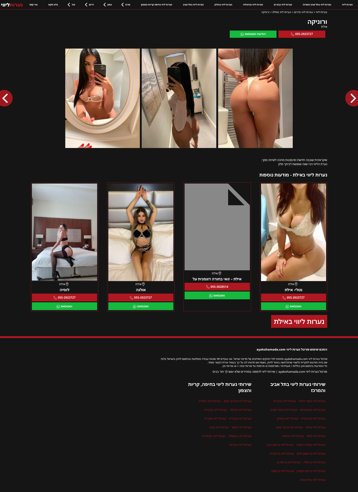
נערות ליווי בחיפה (240, 410)
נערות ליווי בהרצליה (253, 4)
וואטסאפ (296, 306)
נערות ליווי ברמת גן (289, 462)
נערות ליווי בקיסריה (214, 436)
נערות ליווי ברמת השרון (311, 471)
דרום (91, 4)
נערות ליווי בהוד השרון (283, 410)
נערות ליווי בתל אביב (193, 4)
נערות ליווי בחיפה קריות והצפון (156, 4)
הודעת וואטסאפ (255, 34)
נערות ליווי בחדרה (209, 401)
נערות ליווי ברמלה (314, 462)
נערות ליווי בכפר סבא (289, 427)
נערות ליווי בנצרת (215, 418)
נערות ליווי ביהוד (315, 427)
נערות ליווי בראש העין (280, 445)
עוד (73, 4)
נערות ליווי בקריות (240, 445)
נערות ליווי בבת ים (283, 4)
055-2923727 (304, 34)
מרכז (127, 4)
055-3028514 (219, 287)
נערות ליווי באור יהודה (312, 401)
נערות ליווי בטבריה (215, 410)
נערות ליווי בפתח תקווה (310, 445)
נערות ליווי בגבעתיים (312, 410)
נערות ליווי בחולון (223, 4)
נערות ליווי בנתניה (293, 436)
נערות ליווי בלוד (316, 436)
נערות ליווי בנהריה (240, 418)
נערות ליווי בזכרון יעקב (237, 401)
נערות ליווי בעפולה (239, 436)
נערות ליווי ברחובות (282, 453)
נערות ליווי (347, 4)
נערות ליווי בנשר (241, 427)
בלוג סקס (53, 4)
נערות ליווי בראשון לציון (311, 453)
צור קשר (33, 4)
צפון (109, 4)
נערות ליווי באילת (299, 321)
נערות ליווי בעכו (219, 427)
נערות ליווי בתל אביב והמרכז (317, 4)
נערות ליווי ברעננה (282, 471)
